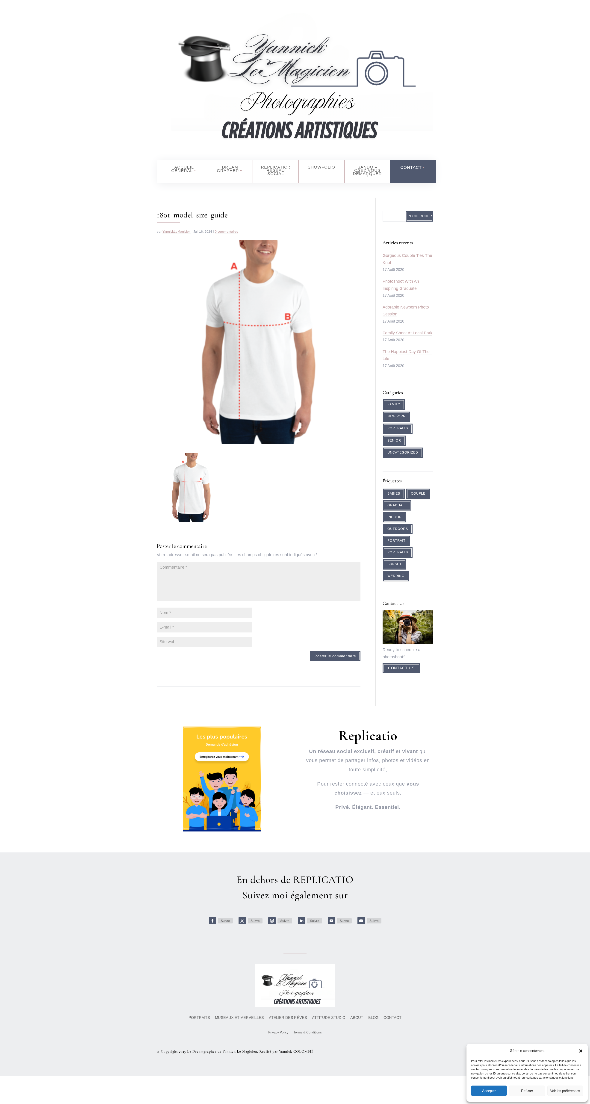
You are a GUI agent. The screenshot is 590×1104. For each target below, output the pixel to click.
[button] (580, 1051)
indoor (394, 517)
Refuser (527, 1091)
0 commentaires (226, 231)
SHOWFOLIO (321, 167)
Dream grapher (228, 169)
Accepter (489, 1091)
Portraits (397, 428)
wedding (395, 576)
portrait (396, 540)
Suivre (225, 921)
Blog (373, 1018)
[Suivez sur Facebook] (212, 920)
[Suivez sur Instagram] (272, 920)
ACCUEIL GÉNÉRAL (182, 169)
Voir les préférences (565, 1091)
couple (418, 493)
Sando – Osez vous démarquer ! (367, 172)
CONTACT (411, 167)
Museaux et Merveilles (239, 1018)
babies (393, 493)
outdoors (397, 529)
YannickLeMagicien (176, 231)
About (356, 1018)
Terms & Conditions (307, 1032)
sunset (394, 564)
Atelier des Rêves (288, 1018)
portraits (397, 552)
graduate (397, 505)
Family (393, 404)
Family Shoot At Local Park (407, 333)
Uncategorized (402, 452)
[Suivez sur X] (242, 920)
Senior (394, 440)
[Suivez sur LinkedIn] (301, 920)
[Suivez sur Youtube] (331, 920)
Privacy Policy (278, 1032)
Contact (392, 1018)
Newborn (396, 416)
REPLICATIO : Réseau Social (275, 170)
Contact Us (401, 668)
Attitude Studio (328, 1018)
